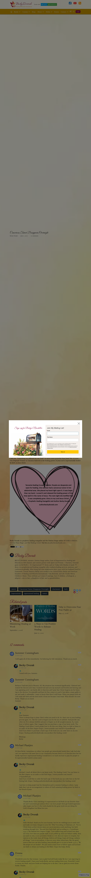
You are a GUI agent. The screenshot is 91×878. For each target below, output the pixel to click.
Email (48, 430)
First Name (50, 437)
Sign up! (63, 452)
